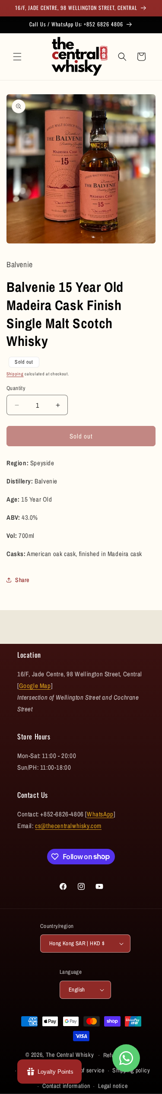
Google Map (35, 685)
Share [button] (22, 580)
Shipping (15, 374)
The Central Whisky (70, 1055)
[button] (17, 56)
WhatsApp (100, 814)
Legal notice (112, 1086)
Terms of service (83, 1070)
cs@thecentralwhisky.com (68, 825)
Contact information (66, 1086)
